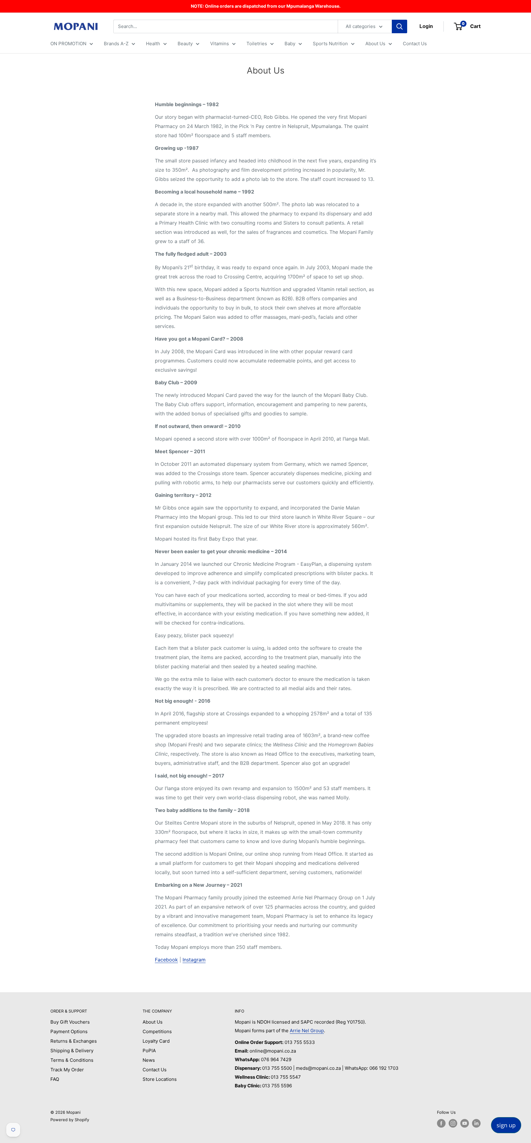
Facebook (166, 960)
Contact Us (415, 43)
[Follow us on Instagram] (453, 1123)
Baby (290, 43)
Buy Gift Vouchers (70, 1022)
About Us (375, 43)
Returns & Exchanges (73, 1041)
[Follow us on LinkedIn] (476, 1123)
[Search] (399, 26)
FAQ (54, 1079)
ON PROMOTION (68, 43)
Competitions (157, 1031)
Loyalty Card (156, 1041)
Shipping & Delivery (71, 1050)
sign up (506, 1125)
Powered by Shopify (69, 1119)
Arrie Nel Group (307, 1030)
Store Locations (160, 1079)
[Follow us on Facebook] (441, 1123)
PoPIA (149, 1050)
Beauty (185, 43)
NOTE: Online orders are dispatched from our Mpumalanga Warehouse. (265, 6)
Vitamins (219, 43)
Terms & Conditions (71, 1060)
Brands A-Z (116, 43)
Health (153, 43)
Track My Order (67, 1070)
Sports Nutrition (330, 43)
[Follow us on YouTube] (464, 1123)
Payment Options (69, 1031)
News (149, 1060)
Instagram (194, 960)
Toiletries (256, 43)
